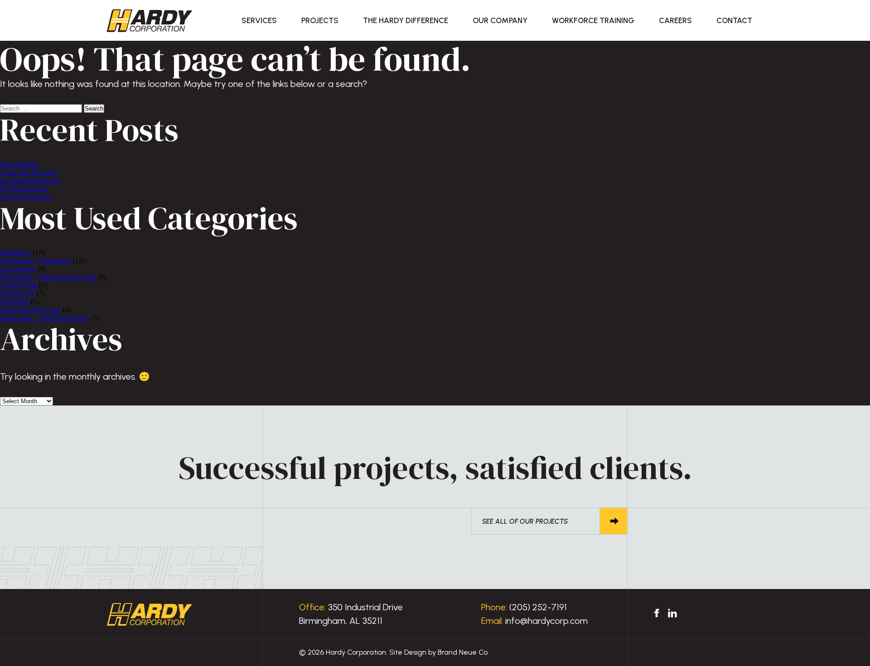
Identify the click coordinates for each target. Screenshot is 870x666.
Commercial (17, 293)
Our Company (500, 20)
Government (18, 269)
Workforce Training (593, 20)
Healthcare (15, 252)
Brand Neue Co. (463, 652)
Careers (675, 20)
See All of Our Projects (525, 521)
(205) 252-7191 (538, 607)
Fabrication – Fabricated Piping (45, 318)
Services (259, 20)
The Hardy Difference (405, 20)
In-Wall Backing (23, 189)
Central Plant (18, 285)
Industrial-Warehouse (30, 310)
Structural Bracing (26, 197)
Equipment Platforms (30, 180)
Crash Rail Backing (28, 172)
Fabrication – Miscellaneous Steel (48, 277)
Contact (734, 20)
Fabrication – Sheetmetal (35, 261)
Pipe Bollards (19, 164)
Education (14, 301)
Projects (319, 20)
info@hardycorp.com (546, 620)
